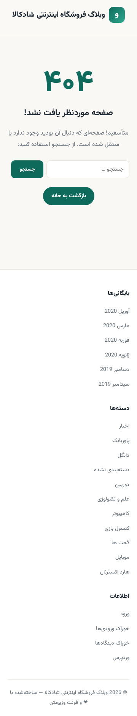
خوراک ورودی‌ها (112, 628)
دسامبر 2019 (114, 369)
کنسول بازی (117, 528)
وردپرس (121, 657)
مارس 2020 (116, 326)
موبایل (122, 557)
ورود (124, 614)
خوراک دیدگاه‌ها (112, 643)
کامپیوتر (120, 513)
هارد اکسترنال (114, 572)
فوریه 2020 (117, 340)
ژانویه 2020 (117, 355)
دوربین (122, 484)
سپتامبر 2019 (114, 384)
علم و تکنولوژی (113, 499)
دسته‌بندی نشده (111, 470)
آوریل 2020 (117, 311)
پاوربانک (120, 440)
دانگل (123, 455)
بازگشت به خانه (68, 196)
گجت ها (120, 543)
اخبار (124, 426)
